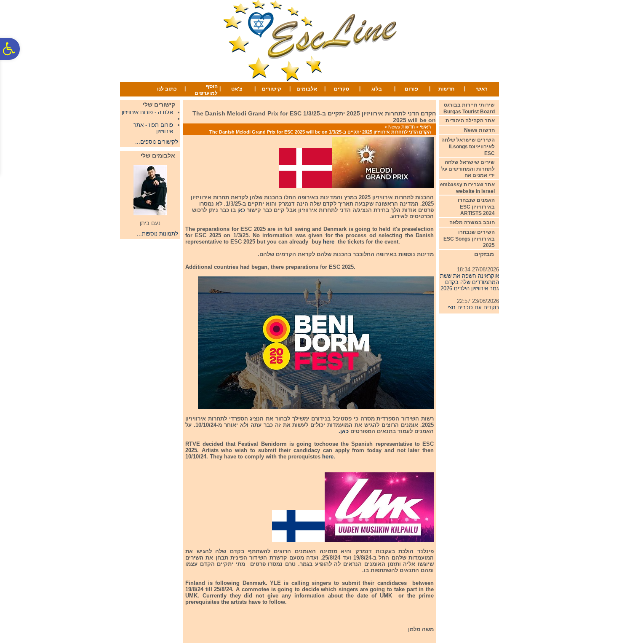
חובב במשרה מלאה (472, 222)
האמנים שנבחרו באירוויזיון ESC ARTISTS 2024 (476, 206)
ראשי (481, 89)
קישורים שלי (159, 104)
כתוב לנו (167, 89)
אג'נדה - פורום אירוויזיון (147, 112)
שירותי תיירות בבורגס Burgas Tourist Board (469, 108)
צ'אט (236, 89)
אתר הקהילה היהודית (470, 120)
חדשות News (401, 126)
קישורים (271, 89)
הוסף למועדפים (206, 89)
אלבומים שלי (158, 155)
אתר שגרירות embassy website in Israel (467, 188)
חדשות (446, 89)
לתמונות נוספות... (157, 233)
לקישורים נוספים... (156, 142)
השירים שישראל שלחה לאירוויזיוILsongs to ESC (468, 146)
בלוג (376, 89)
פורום (411, 89)
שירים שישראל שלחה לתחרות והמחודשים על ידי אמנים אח (468, 168)
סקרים (341, 89)
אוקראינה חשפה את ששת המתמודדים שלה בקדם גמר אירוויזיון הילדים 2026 (469, 278)
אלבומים (306, 89)
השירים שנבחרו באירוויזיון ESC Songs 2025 (469, 238)
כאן (241, 210)
